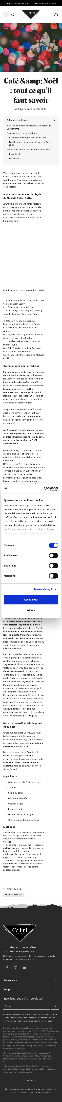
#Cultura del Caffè (13, 894)
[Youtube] (24, 967)
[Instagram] (15, 967)
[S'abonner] (55, 1006)
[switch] (53, 555)
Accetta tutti (31, 599)
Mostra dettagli (43, 589)
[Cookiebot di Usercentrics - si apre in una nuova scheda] (44, 489)
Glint (48, 1092)
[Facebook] (7, 967)
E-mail (8, 1006)
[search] (13, 14)
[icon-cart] (55, 14)
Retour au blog (14, 888)
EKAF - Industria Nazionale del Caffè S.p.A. (35, 1089)
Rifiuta (31, 610)
